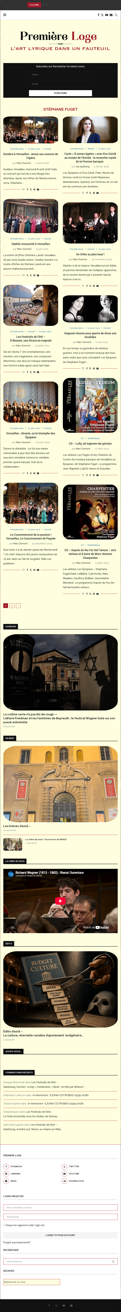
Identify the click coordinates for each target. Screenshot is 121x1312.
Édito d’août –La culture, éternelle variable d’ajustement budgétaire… (43, 1033)
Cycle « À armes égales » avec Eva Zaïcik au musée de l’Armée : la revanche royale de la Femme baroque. (90, 157)
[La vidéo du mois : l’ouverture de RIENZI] (12, 844)
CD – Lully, (90, 443)
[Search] (116, 15)
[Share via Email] (38, 189)
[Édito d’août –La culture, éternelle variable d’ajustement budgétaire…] (60, 989)
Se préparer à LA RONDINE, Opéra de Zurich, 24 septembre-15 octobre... (68, 5)
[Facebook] (98, 15)
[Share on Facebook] (27, 189)
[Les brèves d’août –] (60, 784)
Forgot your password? (16, 1242)
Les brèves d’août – (17, 826)
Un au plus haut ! (90, 254)
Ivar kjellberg (82, 166)
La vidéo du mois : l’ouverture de (45, 839)
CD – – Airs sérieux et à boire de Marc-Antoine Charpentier (90, 553)
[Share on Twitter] (31, 189)
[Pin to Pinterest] (34, 189)
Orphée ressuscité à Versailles (31, 244)
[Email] (111, 15)
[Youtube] (106, 15)
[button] (43, 4)
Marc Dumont (24, 163)
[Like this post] (23, 189)
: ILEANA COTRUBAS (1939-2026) (61, 1095)
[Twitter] (102, 15)
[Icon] (90, 223)
